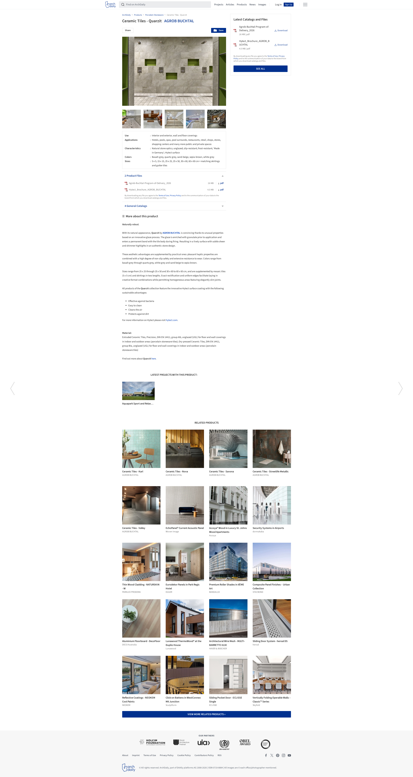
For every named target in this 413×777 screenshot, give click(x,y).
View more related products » (206, 714)
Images (262, 4)
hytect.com (171, 320)
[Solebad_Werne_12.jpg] (216, 119)
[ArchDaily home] (110, 4)
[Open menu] (305, 4)
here (153, 358)
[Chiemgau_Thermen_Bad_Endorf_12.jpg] (195, 119)
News (252, 4)
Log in (278, 4)
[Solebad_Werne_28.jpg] (131, 119)
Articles (230, 4)
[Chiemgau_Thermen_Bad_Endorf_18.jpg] (174, 119)
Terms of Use (164, 195)
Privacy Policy (175, 195)
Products (242, 4)
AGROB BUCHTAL (179, 21)
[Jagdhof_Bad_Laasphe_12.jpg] (152, 119)
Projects (218, 4)
